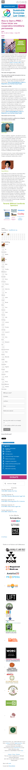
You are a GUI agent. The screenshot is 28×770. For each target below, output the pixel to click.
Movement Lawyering (10, 468)
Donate (22, 6)
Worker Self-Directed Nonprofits (12, 463)
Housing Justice (9, 454)
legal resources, (18, 743)
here (22, 750)
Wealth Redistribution (10, 466)
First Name (5, 396)
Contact (9, 754)
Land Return (8, 451)
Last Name (5, 401)
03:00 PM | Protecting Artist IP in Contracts (13, 501)
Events (8, 16)
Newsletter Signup (9, 6)
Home (4, 16)
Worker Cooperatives (10, 459)
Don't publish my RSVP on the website (13, 425)
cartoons (8, 743)
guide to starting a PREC (15, 62)
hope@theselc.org (13, 230)
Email (4, 406)
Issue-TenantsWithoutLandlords (8, 442)
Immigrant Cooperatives (10, 461)
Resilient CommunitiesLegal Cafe (10, 449)
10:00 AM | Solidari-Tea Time (9, 491)
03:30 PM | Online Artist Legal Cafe (11, 506)
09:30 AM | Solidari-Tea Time (9, 511)
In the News (4, 537)
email (9, 763)
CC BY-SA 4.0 (17, 747)
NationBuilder (12, 766)
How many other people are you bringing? (12, 420)
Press (14, 754)
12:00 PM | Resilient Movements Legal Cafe (13, 496)
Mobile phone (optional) (8, 410)
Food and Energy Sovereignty (12, 456)
